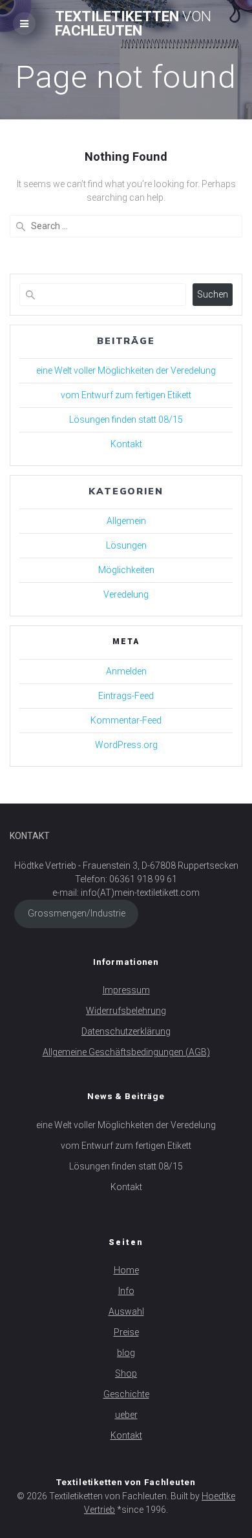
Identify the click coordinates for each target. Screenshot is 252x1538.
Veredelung (126, 594)
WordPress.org (126, 745)
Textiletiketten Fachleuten (133, 23)
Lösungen (126, 545)
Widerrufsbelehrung (126, 1011)
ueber (126, 1415)
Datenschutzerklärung (126, 1031)
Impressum (126, 990)
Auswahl (126, 1311)
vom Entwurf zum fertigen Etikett (126, 395)
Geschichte (126, 1394)
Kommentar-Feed (126, 720)
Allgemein (126, 521)
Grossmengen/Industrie (76, 913)
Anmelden (126, 671)
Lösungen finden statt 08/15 (126, 419)
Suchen (212, 294)
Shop (126, 1373)
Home (126, 1270)
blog (126, 1353)
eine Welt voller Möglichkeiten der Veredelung (126, 370)
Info (126, 1291)
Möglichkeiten (126, 570)
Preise (126, 1332)
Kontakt (126, 444)
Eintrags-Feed (126, 696)
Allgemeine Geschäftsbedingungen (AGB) (126, 1052)
